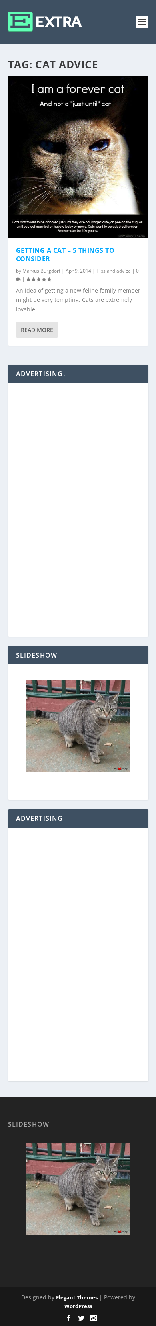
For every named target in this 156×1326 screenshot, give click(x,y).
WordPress (78, 1306)
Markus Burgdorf (41, 271)
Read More (37, 330)
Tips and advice (113, 271)
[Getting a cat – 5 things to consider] (78, 157)
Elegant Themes (77, 1297)
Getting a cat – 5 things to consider (65, 254)
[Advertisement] (78, 510)
